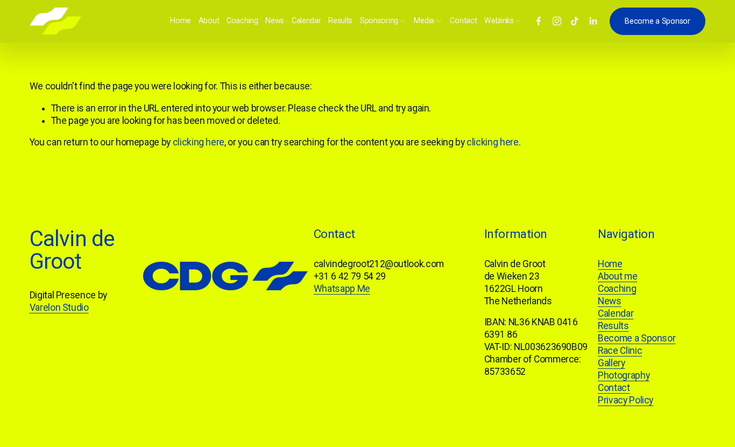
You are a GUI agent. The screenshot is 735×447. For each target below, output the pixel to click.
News (274, 20)
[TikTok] (574, 21)
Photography (623, 375)
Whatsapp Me (342, 288)
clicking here (198, 142)
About (209, 20)
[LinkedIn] (593, 21)
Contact (463, 20)
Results (340, 20)
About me (617, 276)
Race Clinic (620, 350)
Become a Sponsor (657, 21)
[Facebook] (538, 21)
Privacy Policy (625, 400)
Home (180, 20)
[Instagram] (557, 21)
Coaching (242, 20)
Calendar (306, 20)
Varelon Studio (59, 307)
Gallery (611, 363)
